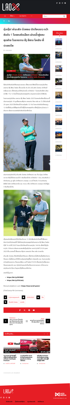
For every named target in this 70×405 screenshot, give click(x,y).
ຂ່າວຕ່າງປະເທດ (25, 363)
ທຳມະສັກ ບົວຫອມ (13, 302)
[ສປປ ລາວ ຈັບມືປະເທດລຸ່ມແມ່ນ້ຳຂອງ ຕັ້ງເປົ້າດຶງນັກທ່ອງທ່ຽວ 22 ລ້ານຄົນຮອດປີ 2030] (58, 41)
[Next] (47, 334)
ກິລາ (43, 297)
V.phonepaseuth (14, 297)
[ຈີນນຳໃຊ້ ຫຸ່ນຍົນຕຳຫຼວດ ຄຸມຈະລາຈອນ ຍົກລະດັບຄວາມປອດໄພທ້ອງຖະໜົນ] (58, 81)
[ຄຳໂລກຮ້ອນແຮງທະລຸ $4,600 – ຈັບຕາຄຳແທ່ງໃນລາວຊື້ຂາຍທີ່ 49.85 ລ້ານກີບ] (58, 148)
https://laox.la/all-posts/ (30, 286)
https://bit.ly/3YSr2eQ (15, 280)
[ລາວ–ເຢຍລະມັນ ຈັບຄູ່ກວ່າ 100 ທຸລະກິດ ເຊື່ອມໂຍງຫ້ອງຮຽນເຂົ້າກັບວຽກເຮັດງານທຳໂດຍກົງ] (58, 55)
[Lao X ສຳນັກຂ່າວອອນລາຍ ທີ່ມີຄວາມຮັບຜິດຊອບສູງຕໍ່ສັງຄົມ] (11, 7)
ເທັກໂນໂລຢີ (12, 363)
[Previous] (44, 334)
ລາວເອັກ (22, 302)
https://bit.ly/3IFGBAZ (15, 277)
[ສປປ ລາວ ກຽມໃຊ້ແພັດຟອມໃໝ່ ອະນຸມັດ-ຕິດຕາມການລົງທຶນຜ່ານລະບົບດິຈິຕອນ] (58, 108)
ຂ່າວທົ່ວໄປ (8, 363)
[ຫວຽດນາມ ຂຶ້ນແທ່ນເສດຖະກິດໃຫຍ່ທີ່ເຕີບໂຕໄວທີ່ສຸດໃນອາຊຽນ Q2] (58, 135)
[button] (57, 3)
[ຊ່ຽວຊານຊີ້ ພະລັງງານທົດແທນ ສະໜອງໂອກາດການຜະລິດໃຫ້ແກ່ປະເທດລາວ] (58, 95)
